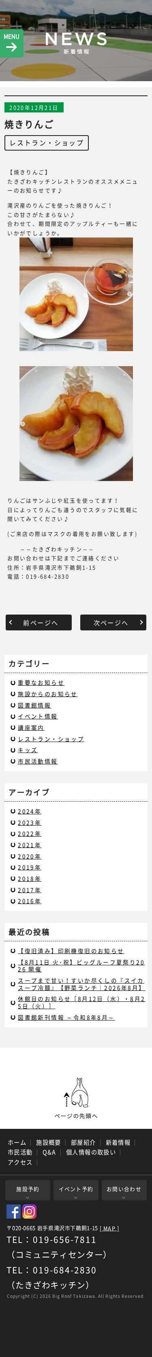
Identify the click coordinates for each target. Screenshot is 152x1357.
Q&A (49, 1152)
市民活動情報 (38, 761)
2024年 (29, 811)
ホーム (17, 1142)
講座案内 (31, 727)
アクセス (20, 1162)
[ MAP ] (110, 1228)
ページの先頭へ (76, 1098)
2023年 (29, 822)
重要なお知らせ (41, 682)
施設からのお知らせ (48, 694)
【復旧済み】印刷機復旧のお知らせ (71, 951)
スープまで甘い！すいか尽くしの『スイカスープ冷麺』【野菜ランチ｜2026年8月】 (81, 984)
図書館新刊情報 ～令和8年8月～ (66, 1017)
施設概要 (48, 1142)
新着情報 (118, 1142)
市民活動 (20, 1152)
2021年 (29, 845)
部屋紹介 (83, 1142)
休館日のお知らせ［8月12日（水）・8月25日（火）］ (81, 1002)
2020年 (29, 856)
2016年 (29, 901)
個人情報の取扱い (91, 1152)
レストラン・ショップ (46, 142)
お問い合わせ (124, 1189)
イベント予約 (76, 1189)
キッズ (28, 750)
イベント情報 (38, 716)
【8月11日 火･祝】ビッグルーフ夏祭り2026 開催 (81, 965)
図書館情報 (34, 705)
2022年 (29, 833)
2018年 (29, 878)
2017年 (29, 890)
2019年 (29, 867)
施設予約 (27, 1189)
